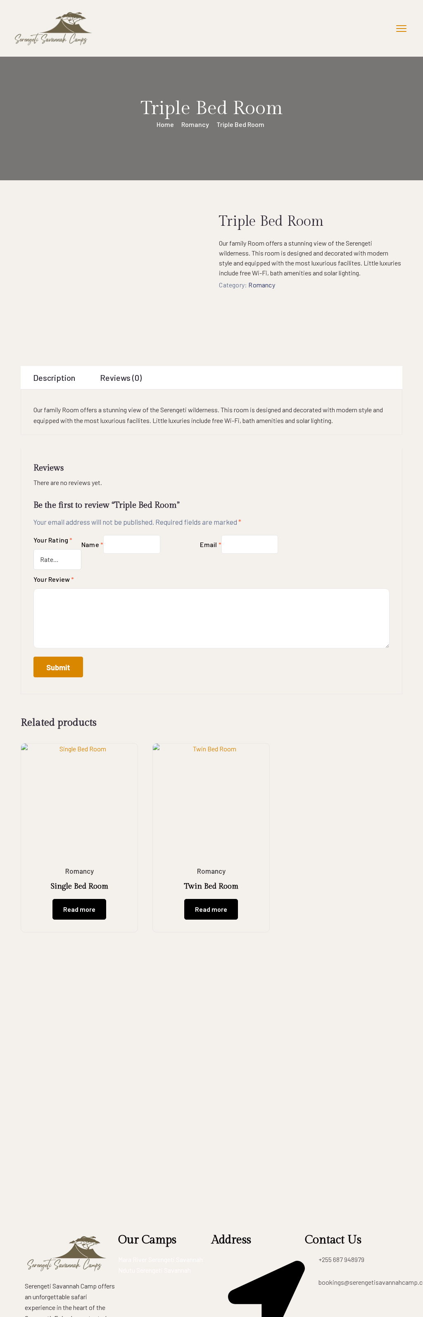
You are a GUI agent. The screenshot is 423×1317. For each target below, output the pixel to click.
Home (165, 124)
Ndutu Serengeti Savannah (154, 1270)
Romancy (195, 124)
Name (92, 544)
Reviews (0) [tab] (121, 377)
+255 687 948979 (341, 1259)
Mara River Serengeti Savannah (160, 1259)
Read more (79, 909)
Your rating (53, 540)
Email (210, 544)
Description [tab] (54, 377)
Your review (53, 579)
